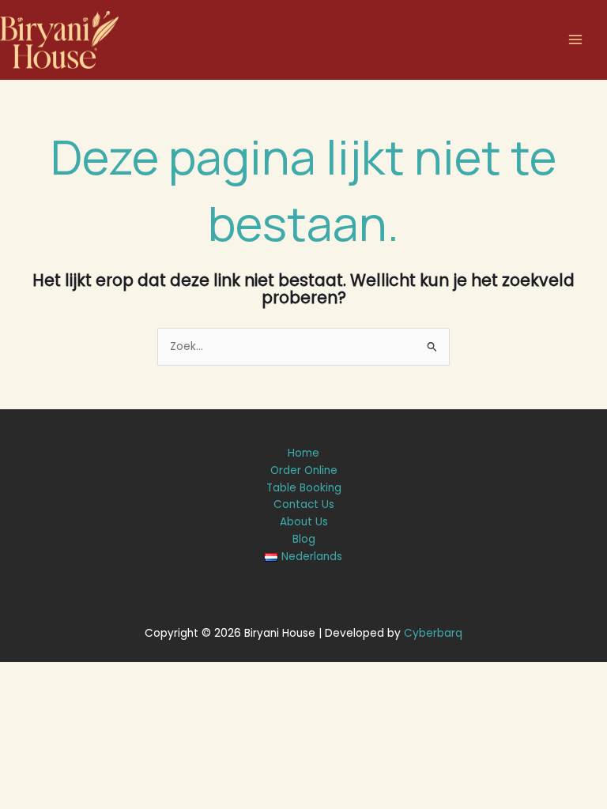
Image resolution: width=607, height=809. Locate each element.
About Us (304, 521)
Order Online (303, 470)
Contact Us (303, 504)
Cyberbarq (433, 633)
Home (303, 453)
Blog (303, 539)
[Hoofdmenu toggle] (576, 40)
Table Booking (303, 487)
